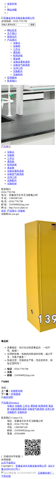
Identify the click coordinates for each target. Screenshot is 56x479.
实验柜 (16, 46)
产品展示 (12, 39)
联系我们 (12, 81)
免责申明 (12, 4)
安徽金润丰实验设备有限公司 (31, 466)
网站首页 (12, 30)
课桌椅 (16, 58)
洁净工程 (18, 68)
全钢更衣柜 (17, 391)
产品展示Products (10, 402)
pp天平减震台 (8, 462)
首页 (3, 211)
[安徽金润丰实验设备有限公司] (18, 18)
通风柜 (16, 52)
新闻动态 (12, 36)
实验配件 (18, 71)
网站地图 (12, 9)
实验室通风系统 (21, 62)
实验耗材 (18, 74)
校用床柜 (18, 55)
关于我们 (12, 33)
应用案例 (12, 77)
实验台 (16, 43)
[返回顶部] (7, 397)
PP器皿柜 (16, 394)
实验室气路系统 (21, 65)
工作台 (16, 49)
